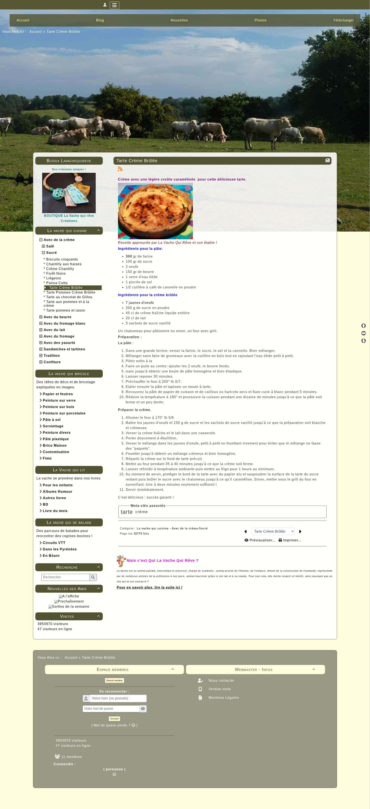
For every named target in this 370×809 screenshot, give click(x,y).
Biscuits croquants (62, 259)
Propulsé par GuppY (151, 796)
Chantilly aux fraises (64, 264)
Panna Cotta (57, 283)
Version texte (219, 689)
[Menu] (114, 5)
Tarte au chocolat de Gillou (70, 297)
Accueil (35, 31)
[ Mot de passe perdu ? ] (114, 725)
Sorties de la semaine (71, 606)
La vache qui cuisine (73, 230)
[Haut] (363, 326)
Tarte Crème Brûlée (66, 287)
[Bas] (363, 341)
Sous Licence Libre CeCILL (212, 796)
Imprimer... (291, 540)
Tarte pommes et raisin (66, 310)
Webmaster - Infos (275, 669)
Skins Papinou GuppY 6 (167, 801)
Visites (80, 616)
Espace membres (135, 669)
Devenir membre (114, 680)
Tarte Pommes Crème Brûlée (71, 292)
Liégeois (54, 278)
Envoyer (114, 718)
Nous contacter (220, 680)
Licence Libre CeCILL (205, 801)
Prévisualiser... (262, 540)
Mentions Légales (223, 697)
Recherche (78, 567)
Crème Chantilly (60, 269)
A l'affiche (70, 596)
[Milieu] (363, 333)
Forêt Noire (56, 273)
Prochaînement (71, 601)
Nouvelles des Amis (74, 588)
